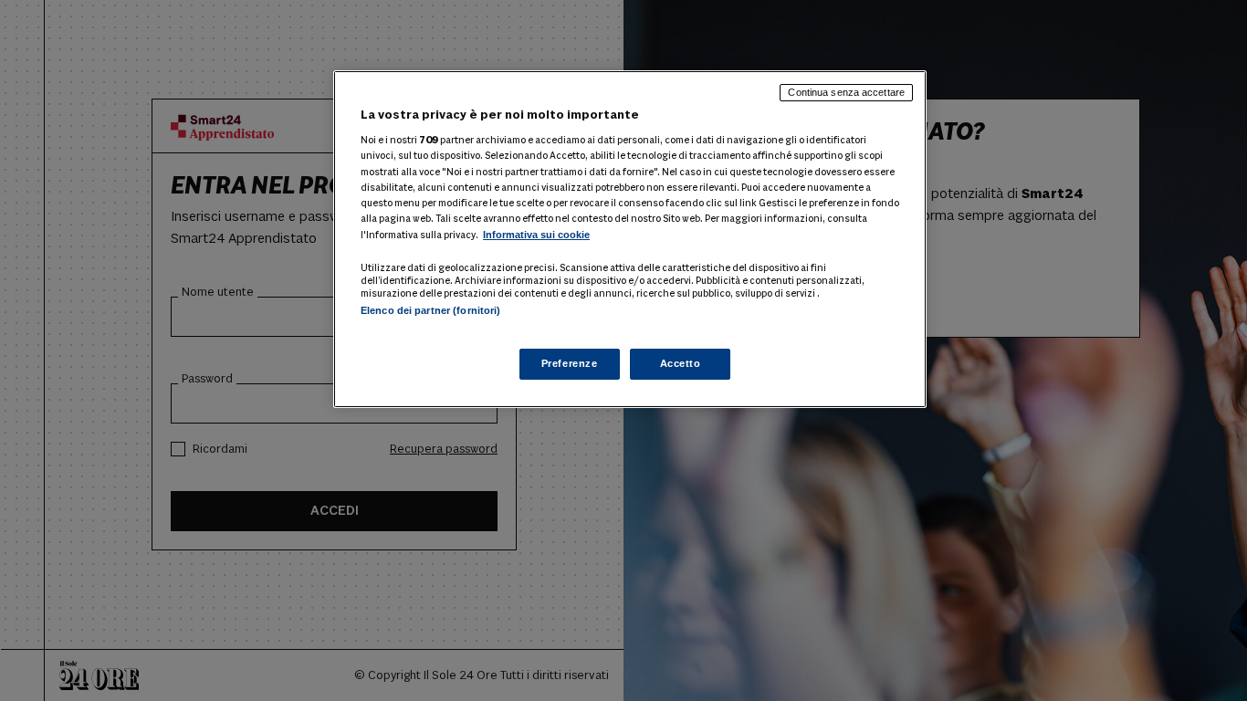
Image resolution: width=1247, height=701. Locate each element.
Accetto (680, 363)
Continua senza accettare (846, 92)
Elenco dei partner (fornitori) (430, 310)
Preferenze (569, 363)
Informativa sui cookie (536, 234)
